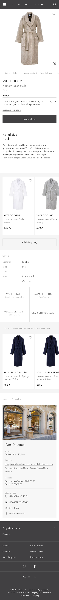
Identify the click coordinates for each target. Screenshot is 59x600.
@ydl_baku (14, 507)
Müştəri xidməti (37, 551)
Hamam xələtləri (29, 73)
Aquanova (9, 467)
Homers (26, 467)
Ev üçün (6, 73)
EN (29, 576)
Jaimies (33, 467)
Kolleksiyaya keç (29, 242)
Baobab (8, 471)
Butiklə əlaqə (29, 119)
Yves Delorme (46, 73)
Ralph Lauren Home (45, 464)
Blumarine (18, 467)
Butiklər (6, 545)
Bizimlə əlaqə (36, 557)
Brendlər (6, 551)
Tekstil (15, 73)
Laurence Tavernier (29, 464)
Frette (7, 464)
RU (35, 576)
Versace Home (42, 467)
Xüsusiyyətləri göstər (12, 109)
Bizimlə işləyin (36, 545)
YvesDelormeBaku (17, 513)
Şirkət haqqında (10, 557)
